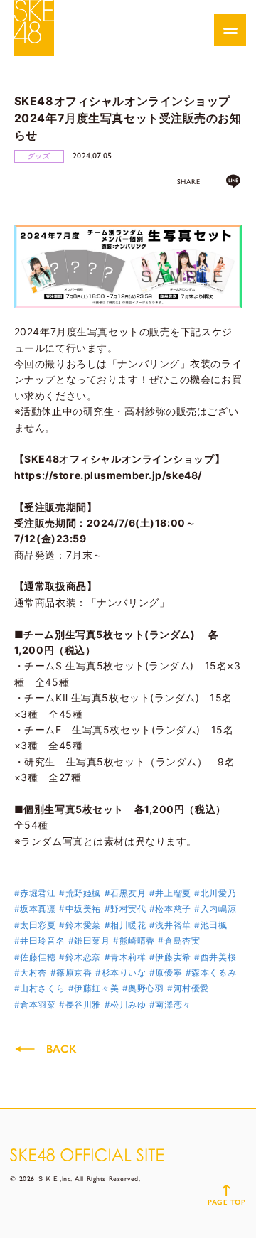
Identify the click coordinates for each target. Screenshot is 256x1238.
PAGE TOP (226, 1202)
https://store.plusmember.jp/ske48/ (108, 475)
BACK (61, 1049)
